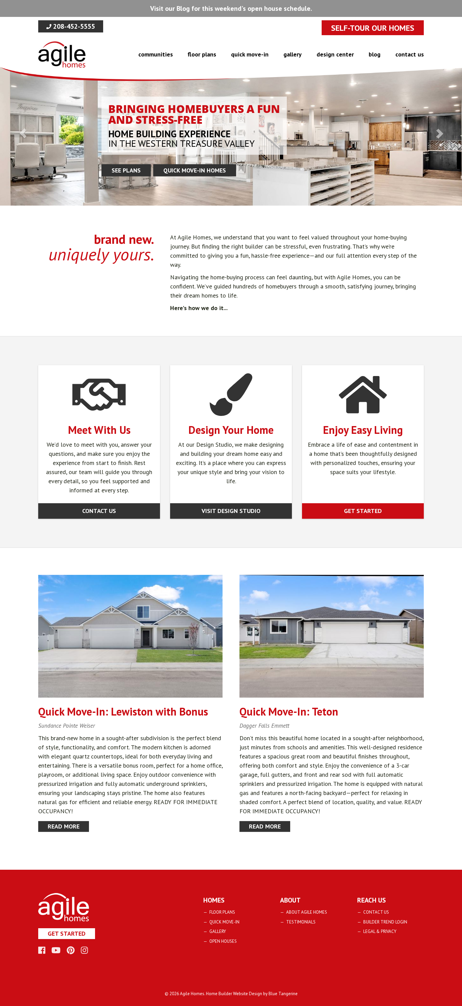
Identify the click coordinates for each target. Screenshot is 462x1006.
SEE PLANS (126, 170)
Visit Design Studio (231, 511)
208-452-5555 (73, 26)
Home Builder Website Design (234, 994)
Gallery (292, 54)
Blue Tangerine (283, 994)
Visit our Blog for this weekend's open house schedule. (231, 8)
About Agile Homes (306, 912)
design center (335, 54)
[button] (23, 133)
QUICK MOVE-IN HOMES (194, 170)
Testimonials (301, 922)
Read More (63, 826)
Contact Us (409, 54)
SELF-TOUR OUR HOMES (372, 28)
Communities (155, 54)
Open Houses (223, 941)
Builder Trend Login (385, 922)
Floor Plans (202, 54)
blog (374, 54)
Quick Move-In (250, 54)
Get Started (363, 511)
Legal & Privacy (379, 931)
